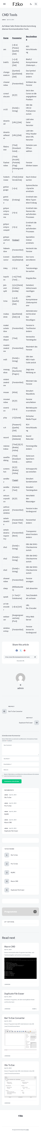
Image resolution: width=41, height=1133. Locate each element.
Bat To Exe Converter (14, 1018)
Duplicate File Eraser (11, 831)
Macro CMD (8, 822)
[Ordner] (15, 240)
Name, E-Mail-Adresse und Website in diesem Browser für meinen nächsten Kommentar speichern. (21, 775)
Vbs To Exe (7, 797)
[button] (4, 4)
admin (20, 688)
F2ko (20, 1115)
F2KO (27, 1129)
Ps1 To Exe (7, 806)
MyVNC (6, 814)
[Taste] (15, 480)
